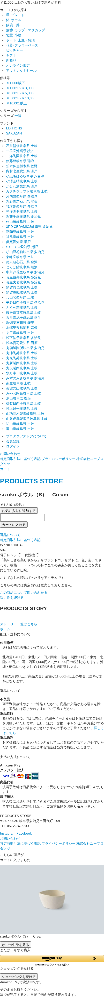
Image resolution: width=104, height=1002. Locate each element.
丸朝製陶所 (25, 348)
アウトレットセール (21, 70)
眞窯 (18, 242)
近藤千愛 (23, 216)
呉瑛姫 (21, 206)
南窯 (18, 383)
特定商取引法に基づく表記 (20, 459)
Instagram (7, 833)
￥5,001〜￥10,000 (21, 98)
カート (5, 469)
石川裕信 (21, 146)
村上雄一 (21, 408)
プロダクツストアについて (26, 436)
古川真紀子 (23, 317)
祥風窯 (20, 237)
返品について (10, 535)
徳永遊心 (21, 262)
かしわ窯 (21, 186)
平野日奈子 (25, 302)
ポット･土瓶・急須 (20, 40)
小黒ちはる (25, 176)
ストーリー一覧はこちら (18, 624)
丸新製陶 (21, 363)
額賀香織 (21, 292)
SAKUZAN (14, 133)
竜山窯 (20, 429)
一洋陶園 (21, 156)
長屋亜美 (23, 277)
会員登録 (13, 441)
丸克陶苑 (21, 358)
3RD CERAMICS (29, 227)
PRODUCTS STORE (31, 481)
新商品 (11, 60)
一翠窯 (20, 151)
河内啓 (21, 196)
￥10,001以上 (16, 103)
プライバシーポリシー (58, 459)
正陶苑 (20, 232)
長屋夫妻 (23, 282)
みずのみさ (25, 378)
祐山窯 (20, 424)
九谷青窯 (21, 201)
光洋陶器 (21, 211)
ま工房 (20, 333)
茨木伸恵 (21, 166)
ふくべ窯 (21, 307)
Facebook (24, 833)
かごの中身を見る (15, 944)
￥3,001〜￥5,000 (20, 93)
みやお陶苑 (23, 393)
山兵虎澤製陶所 (27, 419)
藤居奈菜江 (23, 312)
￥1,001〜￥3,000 (20, 88)
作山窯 (20, 221)
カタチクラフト (27, 191)
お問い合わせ (10, 454)
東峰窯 (20, 257)
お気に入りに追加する (19, 510)
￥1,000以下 (15, 83)
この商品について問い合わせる (23, 592)
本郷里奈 (21, 328)
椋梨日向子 (23, 403)
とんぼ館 (21, 267)
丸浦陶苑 (21, 353)
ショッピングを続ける (19, 976)
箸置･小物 (13, 35)
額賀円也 (21, 287)
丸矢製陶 (21, 368)
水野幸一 (21, 373)
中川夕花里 (25, 272)
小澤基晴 (21, 181)
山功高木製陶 (25, 413)
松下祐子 (23, 338)
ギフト (11, 55)
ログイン (13, 446)
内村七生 (21, 171)
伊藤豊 (20, 161)
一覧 (18, 116)
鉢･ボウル (13, 20)
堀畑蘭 (20, 323)
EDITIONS (14, 128)
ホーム (5, 629)
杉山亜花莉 (25, 252)
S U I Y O (22, 247)
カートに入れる (14, 524)
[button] (52, 960)
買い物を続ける (12, 598)
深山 (18, 398)
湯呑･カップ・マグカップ (25, 30)
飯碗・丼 (13, 25)
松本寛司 (21, 343)
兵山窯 (20, 297)
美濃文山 (21, 388)
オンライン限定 (18, 65)
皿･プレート (15, 15)
